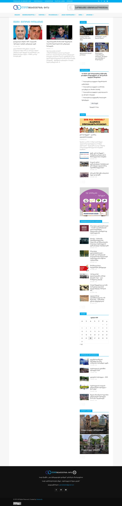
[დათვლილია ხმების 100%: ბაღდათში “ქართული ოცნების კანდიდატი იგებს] (27, 32)
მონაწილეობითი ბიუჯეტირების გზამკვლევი (98, 266)
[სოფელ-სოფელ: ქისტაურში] (94, 444)
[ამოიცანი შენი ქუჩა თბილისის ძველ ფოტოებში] (84, 174)
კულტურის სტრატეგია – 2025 (99, 377)
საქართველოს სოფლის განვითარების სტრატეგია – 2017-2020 (98, 387)
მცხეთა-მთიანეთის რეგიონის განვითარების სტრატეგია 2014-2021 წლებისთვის (99, 396)
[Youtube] (107, 1)
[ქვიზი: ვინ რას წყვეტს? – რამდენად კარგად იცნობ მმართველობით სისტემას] (84, 155)
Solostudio (39, 499)
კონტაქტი (70, 1)
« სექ (81, 344)
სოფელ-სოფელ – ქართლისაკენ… (92, 430)
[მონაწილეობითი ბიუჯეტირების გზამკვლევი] (84, 268)
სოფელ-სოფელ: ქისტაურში (90, 450)
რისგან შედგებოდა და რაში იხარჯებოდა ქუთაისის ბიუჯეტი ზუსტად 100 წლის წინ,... (99, 287)
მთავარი (17, 15)
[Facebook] (101, 1)
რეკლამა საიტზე (60, 1)
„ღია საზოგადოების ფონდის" (57, 477)
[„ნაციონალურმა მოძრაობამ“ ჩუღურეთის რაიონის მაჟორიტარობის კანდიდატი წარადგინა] (61, 32)
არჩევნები (89, 15)
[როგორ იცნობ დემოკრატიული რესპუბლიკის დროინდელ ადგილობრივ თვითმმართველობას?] (84, 163)
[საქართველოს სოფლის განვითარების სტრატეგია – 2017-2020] (84, 387)
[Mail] (104, 1)
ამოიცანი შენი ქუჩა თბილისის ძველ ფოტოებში (99, 174)
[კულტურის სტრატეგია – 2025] (84, 378)
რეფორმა (42, 15)
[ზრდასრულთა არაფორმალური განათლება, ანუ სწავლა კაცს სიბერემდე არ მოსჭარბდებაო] (102, 47)
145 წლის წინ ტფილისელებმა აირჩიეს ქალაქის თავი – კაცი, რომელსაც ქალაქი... (97, 277)
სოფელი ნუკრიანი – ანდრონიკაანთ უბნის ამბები (85, 38)
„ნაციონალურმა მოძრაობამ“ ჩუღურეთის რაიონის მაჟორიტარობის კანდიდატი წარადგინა (59, 44)
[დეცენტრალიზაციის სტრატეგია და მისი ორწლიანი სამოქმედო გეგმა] (84, 362)
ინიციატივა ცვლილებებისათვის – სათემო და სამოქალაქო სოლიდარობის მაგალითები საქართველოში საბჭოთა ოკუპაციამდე (99, 255)
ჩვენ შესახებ (38, 1)
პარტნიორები (49, 1)
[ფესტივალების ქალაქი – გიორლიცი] (86, 47)
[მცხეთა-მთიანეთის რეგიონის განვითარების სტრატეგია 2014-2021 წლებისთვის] (84, 397)
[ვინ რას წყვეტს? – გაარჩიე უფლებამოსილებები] (94, 125)
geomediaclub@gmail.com (66, 485)
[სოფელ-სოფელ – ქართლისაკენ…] (94, 424)
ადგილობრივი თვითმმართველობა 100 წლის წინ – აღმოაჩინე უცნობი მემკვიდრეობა (97, 298)
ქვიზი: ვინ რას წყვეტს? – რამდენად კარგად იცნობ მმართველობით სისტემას (98, 155)
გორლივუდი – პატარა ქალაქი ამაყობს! (101, 37)
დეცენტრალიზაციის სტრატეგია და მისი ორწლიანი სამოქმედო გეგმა (99, 361)
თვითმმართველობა (28, 15)
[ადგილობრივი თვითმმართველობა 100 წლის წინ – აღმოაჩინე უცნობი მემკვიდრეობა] (84, 298)
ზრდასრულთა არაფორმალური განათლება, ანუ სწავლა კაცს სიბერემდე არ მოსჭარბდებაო (101, 56)
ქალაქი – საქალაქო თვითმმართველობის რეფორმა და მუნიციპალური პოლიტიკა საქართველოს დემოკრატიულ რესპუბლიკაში (99, 242)
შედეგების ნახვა (94, 107)
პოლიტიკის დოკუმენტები (89, 355)
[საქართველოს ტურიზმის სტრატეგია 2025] (84, 370)
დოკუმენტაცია (53, 15)
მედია (80, 15)
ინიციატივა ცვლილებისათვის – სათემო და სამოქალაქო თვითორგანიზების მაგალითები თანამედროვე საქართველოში (99, 229)
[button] (98, 1)
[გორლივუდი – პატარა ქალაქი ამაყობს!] (102, 30)
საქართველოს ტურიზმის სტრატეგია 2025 (97, 369)
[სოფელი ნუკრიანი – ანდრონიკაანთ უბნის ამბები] (86, 30)
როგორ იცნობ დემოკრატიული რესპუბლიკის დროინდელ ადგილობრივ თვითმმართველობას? (99, 165)
